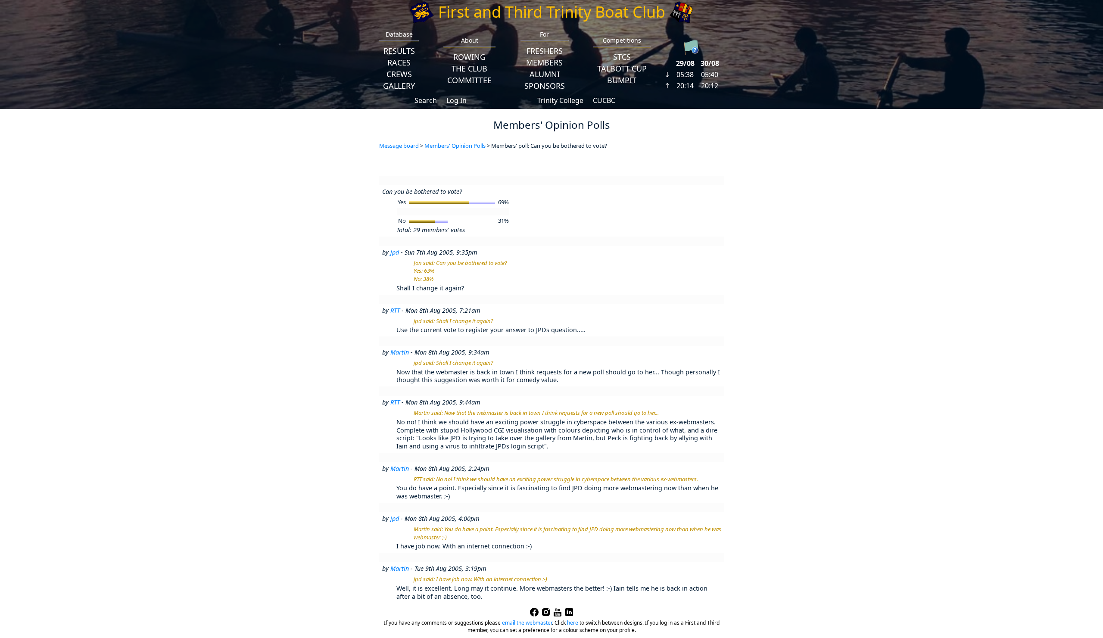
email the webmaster (527, 622)
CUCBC (604, 100)
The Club (469, 68)
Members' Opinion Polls (455, 145)
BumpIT (621, 80)
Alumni (545, 74)
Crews (399, 74)
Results (399, 51)
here (572, 622)
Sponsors (544, 86)
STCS (622, 57)
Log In (456, 100)
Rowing (469, 57)
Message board (399, 145)
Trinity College (560, 100)
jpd (394, 252)
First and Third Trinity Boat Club (551, 11)
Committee (469, 80)
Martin (399, 352)
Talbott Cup (622, 68)
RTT (395, 310)
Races (399, 62)
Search (425, 100)
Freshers (545, 51)
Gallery (399, 86)
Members (544, 62)
